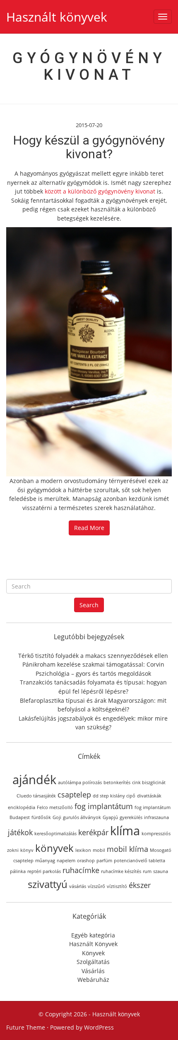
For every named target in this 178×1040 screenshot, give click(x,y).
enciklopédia (21, 807)
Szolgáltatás (93, 962)
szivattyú (47, 884)
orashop (86, 860)
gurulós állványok (82, 817)
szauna (160, 871)
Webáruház (93, 980)
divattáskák (149, 796)
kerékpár (93, 832)
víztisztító (117, 886)
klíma (125, 830)
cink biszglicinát (149, 782)
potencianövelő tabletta (139, 860)
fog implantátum (104, 806)
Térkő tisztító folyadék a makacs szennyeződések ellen (93, 656)
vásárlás (77, 886)
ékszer (140, 885)
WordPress (99, 1027)
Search (89, 605)
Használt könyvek (56, 16)
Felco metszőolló (55, 807)
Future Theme (25, 1027)
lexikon (83, 850)
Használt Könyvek (93, 944)
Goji (57, 817)
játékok (20, 832)
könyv (27, 850)
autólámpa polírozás (80, 782)
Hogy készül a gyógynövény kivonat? (89, 147)
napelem (66, 860)
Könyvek (93, 953)
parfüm (104, 860)
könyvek (54, 848)
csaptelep (74, 795)
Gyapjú (110, 817)
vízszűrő (96, 886)
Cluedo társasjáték (36, 796)
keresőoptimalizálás (55, 833)
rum (147, 871)
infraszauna (156, 817)
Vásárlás (93, 971)
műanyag (45, 860)
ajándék (34, 779)
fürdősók (41, 817)
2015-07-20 (89, 125)
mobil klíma (127, 849)
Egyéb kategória (93, 935)
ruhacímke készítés (121, 871)
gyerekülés (131, 817)
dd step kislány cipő (114, 796)
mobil (99, 850)
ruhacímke (81, 870)
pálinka (18, 871)
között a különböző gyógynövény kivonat (100, 191)
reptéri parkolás (44, 871)
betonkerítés (116, 782)
